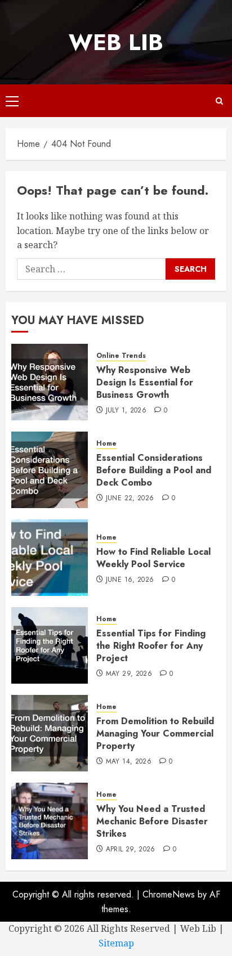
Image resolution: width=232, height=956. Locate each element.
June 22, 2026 (130, 498)
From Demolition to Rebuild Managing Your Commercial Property (155, 734)
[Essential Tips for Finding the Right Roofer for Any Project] (49, 645)
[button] (12, 101)
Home (106, 443)
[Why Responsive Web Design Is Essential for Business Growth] (49, 382)
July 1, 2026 (126, 410)
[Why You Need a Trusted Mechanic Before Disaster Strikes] (49, 821)
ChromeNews (168, 894)
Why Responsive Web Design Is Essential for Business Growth (144, 382)
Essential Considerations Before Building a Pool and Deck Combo (153, 470)
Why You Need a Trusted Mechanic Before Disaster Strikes (152, 821)
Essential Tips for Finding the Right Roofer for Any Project (151, 646)
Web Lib (116, 42)
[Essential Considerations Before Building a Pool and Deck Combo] (49, 470)
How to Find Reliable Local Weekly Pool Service (153, 558)
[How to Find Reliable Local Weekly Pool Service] (49, 557)
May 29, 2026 (129, 674)
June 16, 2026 (130, 580)
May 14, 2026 (128, 761)
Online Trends (121, 356)
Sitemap (116, 943)
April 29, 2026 (130, 849)
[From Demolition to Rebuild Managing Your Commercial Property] (49, 733)
